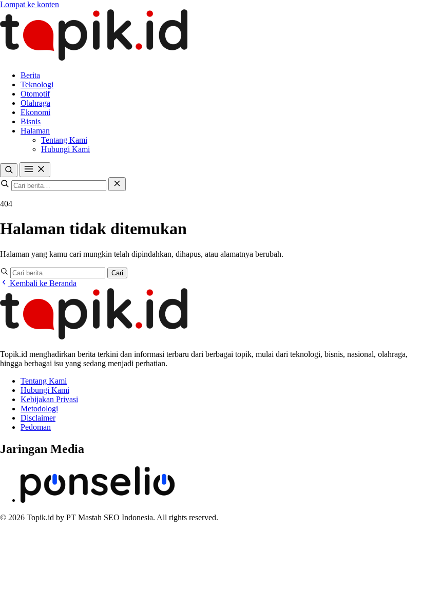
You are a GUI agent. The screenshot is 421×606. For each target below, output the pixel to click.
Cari (117, 273)
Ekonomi (35, 112)
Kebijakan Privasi (49, 399)
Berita (30, 75)
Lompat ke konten (29, 4)
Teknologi (37, 84)
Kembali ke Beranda (42, 283)
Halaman (35, 130)
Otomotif (35, 93)
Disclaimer (38, 417)
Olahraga (35, 103)
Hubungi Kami (65, 149)
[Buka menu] (35, 169)
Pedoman (36, 427)
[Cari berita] (8, 170)
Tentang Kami (64, 140)
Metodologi (39, 408)
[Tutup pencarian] (117, 184)
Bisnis (31, 121)
